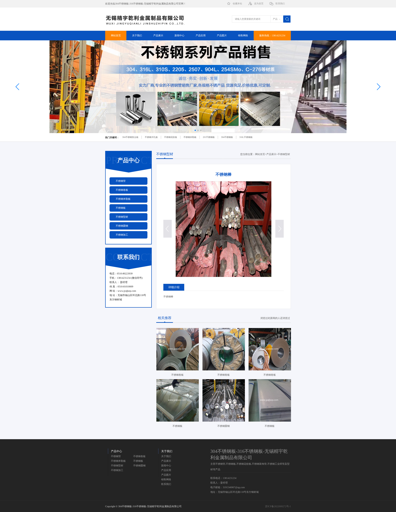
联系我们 (280, 3)
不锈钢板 (138, 461)
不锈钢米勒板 (189, 137)
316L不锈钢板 (246, 137)
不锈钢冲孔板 (151, 137)
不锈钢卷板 (139, 456)
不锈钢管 (116, 456)
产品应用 (201, 35)
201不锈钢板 (209, 137)
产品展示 (158, 35)
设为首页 (258, 3)
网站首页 (116, 35)
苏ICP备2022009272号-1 (278, 506)
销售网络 (243, 35)
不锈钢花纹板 (170, 137)
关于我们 (137, 35)
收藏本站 (237, 3)
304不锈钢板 (227, 137)
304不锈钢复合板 (130, 137)
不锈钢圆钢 (139, 465)
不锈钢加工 (117, 470)
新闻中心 (179, 35)
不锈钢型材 (284, 154)
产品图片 (222, 35)
